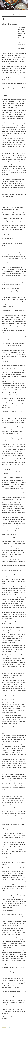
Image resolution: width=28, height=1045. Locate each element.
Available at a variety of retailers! (9, 1023)
